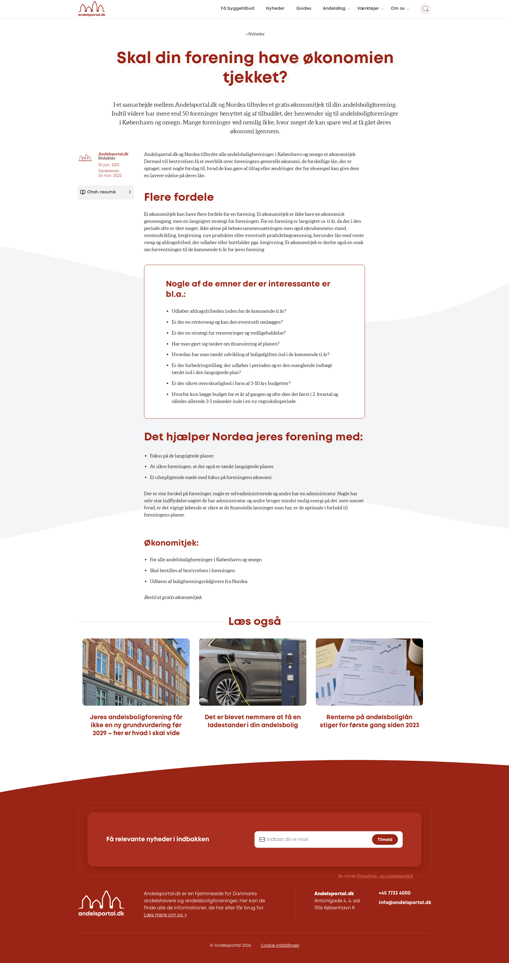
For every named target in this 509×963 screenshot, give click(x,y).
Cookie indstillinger (280, 945)
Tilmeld (385, 840)
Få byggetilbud (237, 9)
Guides (303, 9)
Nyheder (275, 9)
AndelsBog (334, 9)
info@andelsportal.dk (405, 903)
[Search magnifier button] (425, 9)
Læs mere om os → (165, 915)
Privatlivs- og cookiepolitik (385, 876)
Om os (397, 9)
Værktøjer (368, 9)
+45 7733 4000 (395, 893)
